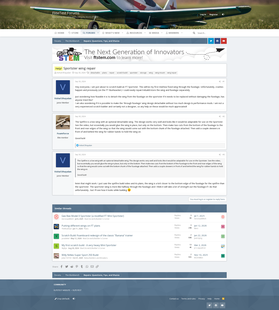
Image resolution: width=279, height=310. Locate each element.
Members (174, 32)
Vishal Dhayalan (64, 72)
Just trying (198, 238)
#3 (224, 154)
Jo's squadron (200, 248)
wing (151, 72)
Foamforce (63, 133)
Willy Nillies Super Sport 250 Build (80, 255)
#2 (224, 116)
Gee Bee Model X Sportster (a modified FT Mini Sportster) (93, 216)
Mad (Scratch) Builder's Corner (97, 219)
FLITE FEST (77, 290)
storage (143, 72)
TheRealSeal (66, 228)
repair (111, 72)
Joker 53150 (66, 258)
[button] (98, 32)
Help (210, 298)
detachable (95, 72)
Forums (90, 32)
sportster (134, 72)
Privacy (201, 298)
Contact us (174, 298)
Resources (136, 32)
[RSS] (223, 298)
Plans (86, 228)
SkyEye (64, 248)
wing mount (160, 72)
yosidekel (65, 238)
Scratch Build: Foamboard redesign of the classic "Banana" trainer (97, 235)
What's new (112, 32)
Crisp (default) (63, 298)
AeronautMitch (68, 219)
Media (155, 32)
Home (61, 32)
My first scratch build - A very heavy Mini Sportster (89, 245)
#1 (224, 81)
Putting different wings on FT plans (81, 225)
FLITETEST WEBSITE (62, 290)
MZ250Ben (198, 257)
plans (104, 72)
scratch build (122, 72)
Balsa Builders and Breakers (96, 258)
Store (74, 32)
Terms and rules (188, 298)
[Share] (220, 81)
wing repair (172, 72)
